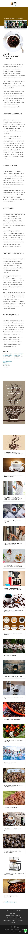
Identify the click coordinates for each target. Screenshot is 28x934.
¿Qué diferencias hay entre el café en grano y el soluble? (13, 475)
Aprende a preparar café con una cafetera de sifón (12, 851)
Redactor (11, 391)
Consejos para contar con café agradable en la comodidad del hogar (14, 387)
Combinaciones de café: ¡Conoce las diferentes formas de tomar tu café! (13, 566)
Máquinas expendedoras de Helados (13, 917)
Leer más (14, 418)
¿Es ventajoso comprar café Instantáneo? (11, 896)
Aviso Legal (20, 920)
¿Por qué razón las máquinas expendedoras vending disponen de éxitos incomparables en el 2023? (13, 498)
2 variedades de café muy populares (13, 676)
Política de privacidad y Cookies (13, 910)
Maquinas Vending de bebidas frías (18, 354)
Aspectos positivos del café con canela (13, 698)
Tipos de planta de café (10, 655)
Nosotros (13, 922)
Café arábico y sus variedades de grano (12, 829)
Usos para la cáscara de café (11, 807)
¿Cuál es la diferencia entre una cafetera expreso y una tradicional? (13, 589)
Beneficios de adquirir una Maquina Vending (7, 354)
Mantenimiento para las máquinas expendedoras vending (13, 543)
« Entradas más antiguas (10, 902)
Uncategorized (11, 393)
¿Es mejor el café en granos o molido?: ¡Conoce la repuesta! (13, 611)
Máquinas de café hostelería (9, 920)
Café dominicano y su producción (12, 719)
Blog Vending (13, 913)
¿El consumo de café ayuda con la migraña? (12, 521)
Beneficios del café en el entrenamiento (10, 763)
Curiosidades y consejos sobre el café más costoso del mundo (13, 785)
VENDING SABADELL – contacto (13, 915)
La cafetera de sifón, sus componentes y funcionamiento (14, 874)
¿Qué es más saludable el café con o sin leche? (13, 633)
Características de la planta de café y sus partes (13, 741)
